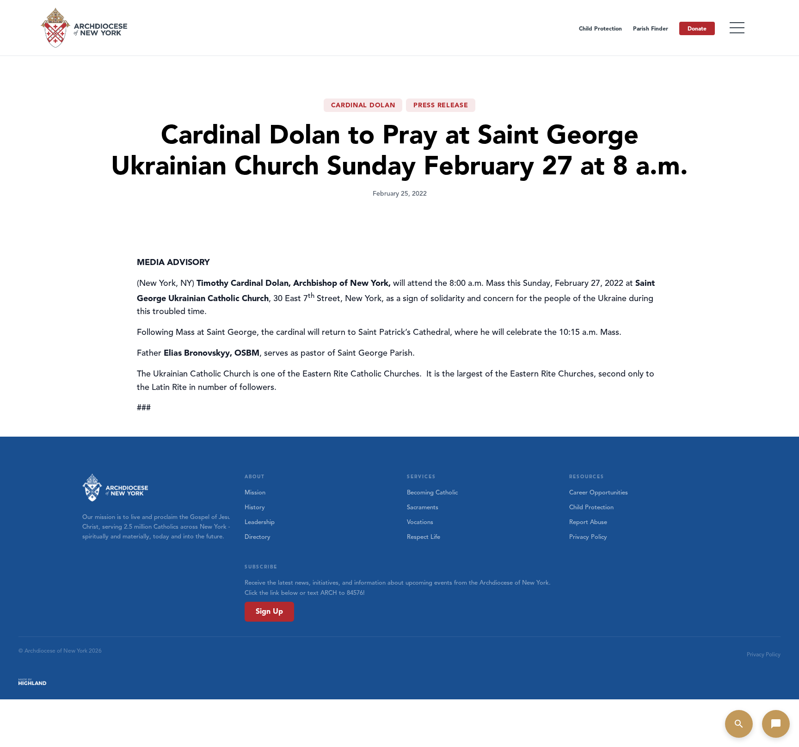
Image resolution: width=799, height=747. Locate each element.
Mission (255, 492)
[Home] (84, 28)
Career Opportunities (598, 492)
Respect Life (423, 537)
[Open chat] (776, 724)
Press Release (440, 105)
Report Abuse (588, 522)
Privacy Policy (588, 537)
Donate (697, 28)
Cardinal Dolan (363, 105)
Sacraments (422, 507)
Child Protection (600, 28)
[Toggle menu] (737, 27)
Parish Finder (650, 28)
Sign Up (269, 611)
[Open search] (739, 724)
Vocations (420, 522)
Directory (257, 537)
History (255, 507)
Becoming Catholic (432, 492)
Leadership (260, 522)
